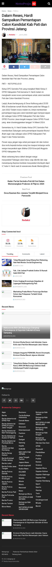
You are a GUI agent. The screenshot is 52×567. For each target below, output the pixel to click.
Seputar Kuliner (42, 471)
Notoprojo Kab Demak (24, 503)
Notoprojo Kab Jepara (41, 413)
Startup (39, 490)
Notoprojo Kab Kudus (41, 418)
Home (4, 11)
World (38, 506)
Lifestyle (22, 475)
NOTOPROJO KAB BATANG (26, 498)
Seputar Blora (41, 468)
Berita (4, 415)
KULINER (22, 472)
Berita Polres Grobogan (7, 478)
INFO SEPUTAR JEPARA (25, 453)
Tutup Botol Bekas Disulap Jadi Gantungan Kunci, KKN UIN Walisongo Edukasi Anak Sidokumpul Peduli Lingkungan (30, 365)
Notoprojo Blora (25, 494)
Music (21, 484)
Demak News (24, 421)
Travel (38, 497)
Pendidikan (40, 452)
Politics (15, 11)
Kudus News (24, 469)
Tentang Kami (16, 554)
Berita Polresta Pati (8, 496)
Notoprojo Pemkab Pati (41, 439)
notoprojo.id (11, 559)
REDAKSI (5, 554)
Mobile (21, 478)
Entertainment (24, 430)
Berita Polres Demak (7, 473)
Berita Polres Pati (9, 492)
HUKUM (22, 449)
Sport (38, 484)
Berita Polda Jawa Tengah (9, 467)
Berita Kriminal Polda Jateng (8, 459)
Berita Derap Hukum (7, 454)
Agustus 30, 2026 (10, 336)
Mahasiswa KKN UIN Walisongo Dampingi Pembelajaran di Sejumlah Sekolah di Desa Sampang (22, 330)
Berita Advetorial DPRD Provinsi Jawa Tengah (8, 426)
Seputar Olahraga (43, 474)
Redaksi (12, 35)
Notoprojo (5, 552)
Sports (38, 487)
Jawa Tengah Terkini (24, 458)
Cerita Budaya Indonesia (24, 416)
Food (21, 436)
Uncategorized (42, 500)
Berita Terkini (7, 503)
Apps (4, 412)
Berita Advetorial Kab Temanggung (9, 432)
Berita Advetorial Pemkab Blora (8, 442)
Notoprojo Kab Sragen (41, 434)
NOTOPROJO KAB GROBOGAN (26, 508)
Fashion (22, 433)
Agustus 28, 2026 (19, 371)
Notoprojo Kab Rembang (41, 429)
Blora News (6, 507)
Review (38, 462)
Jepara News (24, 462)
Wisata (38, 503)
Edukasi (22, 424)
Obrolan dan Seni (42, 443)
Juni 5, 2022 (23, 35)
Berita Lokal (6, 463)
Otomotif (39, 449)
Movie (21, 481)
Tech (38, 493)
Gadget (22, 440)
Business (22, 412)
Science (39, 465)
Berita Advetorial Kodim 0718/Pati (8, 437)
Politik (38, 459)
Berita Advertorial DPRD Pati (9, 420)
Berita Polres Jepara (7, 483)
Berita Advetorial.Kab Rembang (8, 448)
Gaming (22, 443)
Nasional (22, 488)
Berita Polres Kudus (7, 488)
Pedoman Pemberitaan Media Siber (25, 552)
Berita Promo (7, 500)
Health (21, 446)
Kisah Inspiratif (25, 466)
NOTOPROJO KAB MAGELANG (43, 423)
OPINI (38, 446)
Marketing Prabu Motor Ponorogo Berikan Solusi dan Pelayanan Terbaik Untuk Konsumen (30, 294)
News (9, 11)
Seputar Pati (41, 478)
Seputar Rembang (43, 481)
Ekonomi (22, 427)
